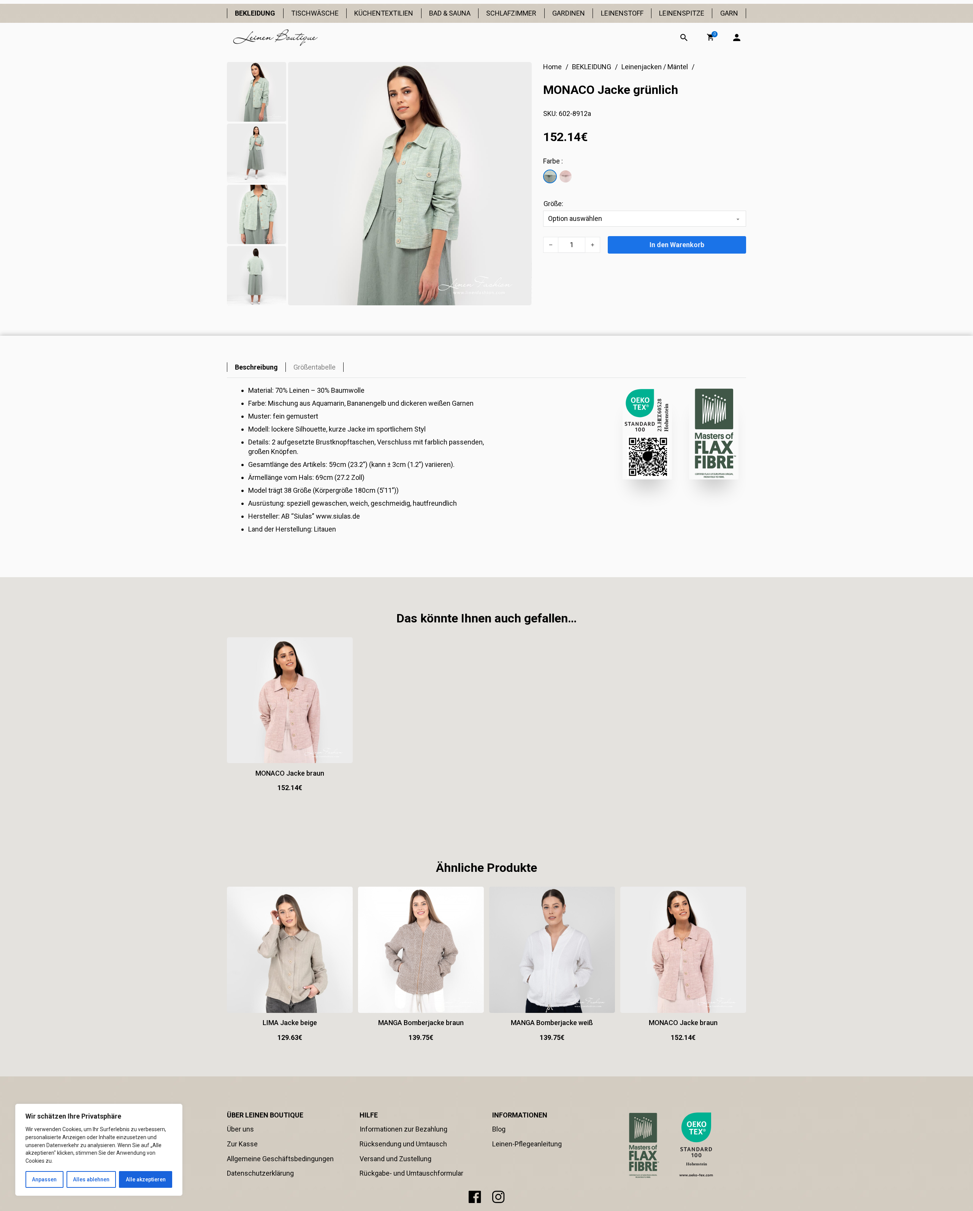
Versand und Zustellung (395, 1159)
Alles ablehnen (91, 1179)
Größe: (553, 204)
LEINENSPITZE (681, 13)
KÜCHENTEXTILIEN (383, 13)
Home (552, 67)
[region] (98, 1150)
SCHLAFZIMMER (511, 13)
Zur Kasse (242, 1144)
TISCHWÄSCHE (315, 13)
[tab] (256, 367)
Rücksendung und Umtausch (403, 1144)
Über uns (240, 1129)
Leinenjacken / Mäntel (654, 67)
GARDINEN (568, 13)
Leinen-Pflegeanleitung (527, 1144)
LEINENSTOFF (622, 13)
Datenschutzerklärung (260, 1173)
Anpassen (44, 1179)
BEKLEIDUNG (255, 13)
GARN (729, 13)
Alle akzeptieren (146, 1179)
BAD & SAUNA (450, 13)
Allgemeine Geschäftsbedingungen (280, 1159)
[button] (710, 37)
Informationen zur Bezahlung (403, 1129)
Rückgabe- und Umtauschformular (411, 1173)
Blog (499, 1129)
